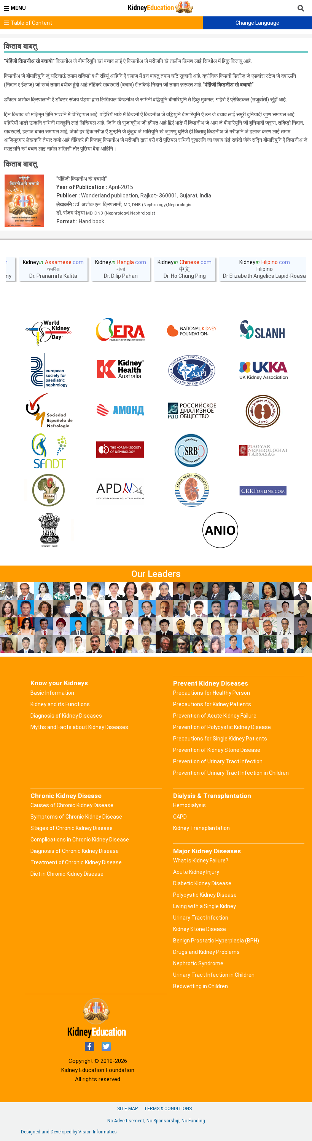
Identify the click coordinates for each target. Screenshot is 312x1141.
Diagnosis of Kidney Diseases (66, 716)
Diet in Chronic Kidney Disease (66, 874)
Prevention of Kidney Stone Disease (216, 750)
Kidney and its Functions (60, 704)
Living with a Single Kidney (204, 906)
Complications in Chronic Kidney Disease (79, 840)
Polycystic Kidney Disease (205, 895)
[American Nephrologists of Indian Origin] (220, 531)
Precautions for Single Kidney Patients (220, 739)
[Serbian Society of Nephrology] (191, 451)
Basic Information (52, 693)
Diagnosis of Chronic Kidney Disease (74, 851)
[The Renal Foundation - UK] (263, 371)
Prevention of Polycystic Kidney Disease (222, 727)
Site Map (127, 1108)
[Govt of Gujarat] (49, 531)
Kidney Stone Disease (199, 929)
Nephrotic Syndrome (198, 963)
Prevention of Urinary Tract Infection (218, 761)
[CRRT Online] (263, 491)
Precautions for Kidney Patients (212, 704)
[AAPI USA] (191, 371)
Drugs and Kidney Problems (206, 952)
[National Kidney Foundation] (191, 331)
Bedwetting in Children (200, 986)
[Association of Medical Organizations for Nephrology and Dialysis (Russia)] (120, 411)
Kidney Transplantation (201, 828)
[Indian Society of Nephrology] (263, 411)
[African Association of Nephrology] (49, 491)
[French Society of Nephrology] (49, 451)
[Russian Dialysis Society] (191, 411)
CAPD (180, 817)
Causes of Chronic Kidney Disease (71, 805)
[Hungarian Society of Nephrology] (263, 451)
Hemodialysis (189, 805)
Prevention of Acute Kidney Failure (214, 716)
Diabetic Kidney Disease (202, 883)
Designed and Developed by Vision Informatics (69, 1132)
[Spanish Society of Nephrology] (49, 411)
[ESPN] (49, 371)
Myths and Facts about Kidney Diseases (79, 727)
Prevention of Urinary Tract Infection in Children (231, 773)
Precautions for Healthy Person (211, 693)
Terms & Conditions (168, 1108)
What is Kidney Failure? (200, 860)
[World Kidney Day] (49, 331)
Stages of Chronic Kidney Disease (71, 828)
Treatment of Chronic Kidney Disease (76, 862)
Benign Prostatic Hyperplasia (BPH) (216, 940)
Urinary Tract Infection (200, 918)
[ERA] (120, 331)
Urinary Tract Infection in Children (214, 975)
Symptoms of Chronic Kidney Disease (76, 817)
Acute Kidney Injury (196, 872)
